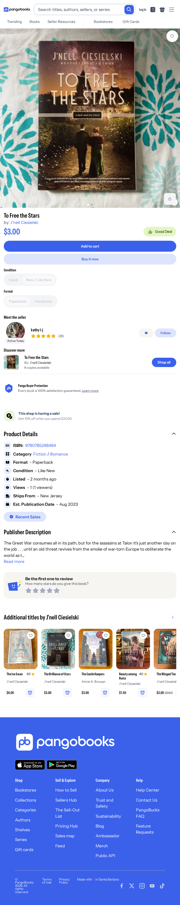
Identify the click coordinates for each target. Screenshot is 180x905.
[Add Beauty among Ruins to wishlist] (143, 635)
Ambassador (108, 835)
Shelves (22, 829)
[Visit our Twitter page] (132, 886)
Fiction (39, 454)
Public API (105, 855)
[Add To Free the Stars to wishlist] (172, 36)
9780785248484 (40, 445)
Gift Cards (131, 21)
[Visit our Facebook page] (121, 886)
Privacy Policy (64, 880)
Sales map (65, 835)
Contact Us (146, 800)
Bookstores (103, 21)
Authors (22, 819)
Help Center (147, 790)
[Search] (129, 9)
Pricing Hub (66, 826)
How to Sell (66, 790)
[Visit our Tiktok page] (162, 886)
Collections (25, 800)
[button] (90, 434)
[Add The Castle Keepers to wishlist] (106, 635)
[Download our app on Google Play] (62, 764)
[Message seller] (146, 333)
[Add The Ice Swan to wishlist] (31, 635)
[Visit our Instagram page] (142, 886)
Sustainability (108, 816)
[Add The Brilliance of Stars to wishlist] (68, 635)
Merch (102, 845)
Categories (25, 809)
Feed (60, 845)
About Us (104, 790)
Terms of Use (47, 880)
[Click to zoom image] (90, 118)
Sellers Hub (66, 800)
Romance (59, 454)
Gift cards (24, 849)
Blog (100, 826)
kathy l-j (37, 329)
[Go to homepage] (17, 9)
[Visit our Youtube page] (152, 886)
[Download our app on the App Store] (30, 765)
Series (21, 839)
